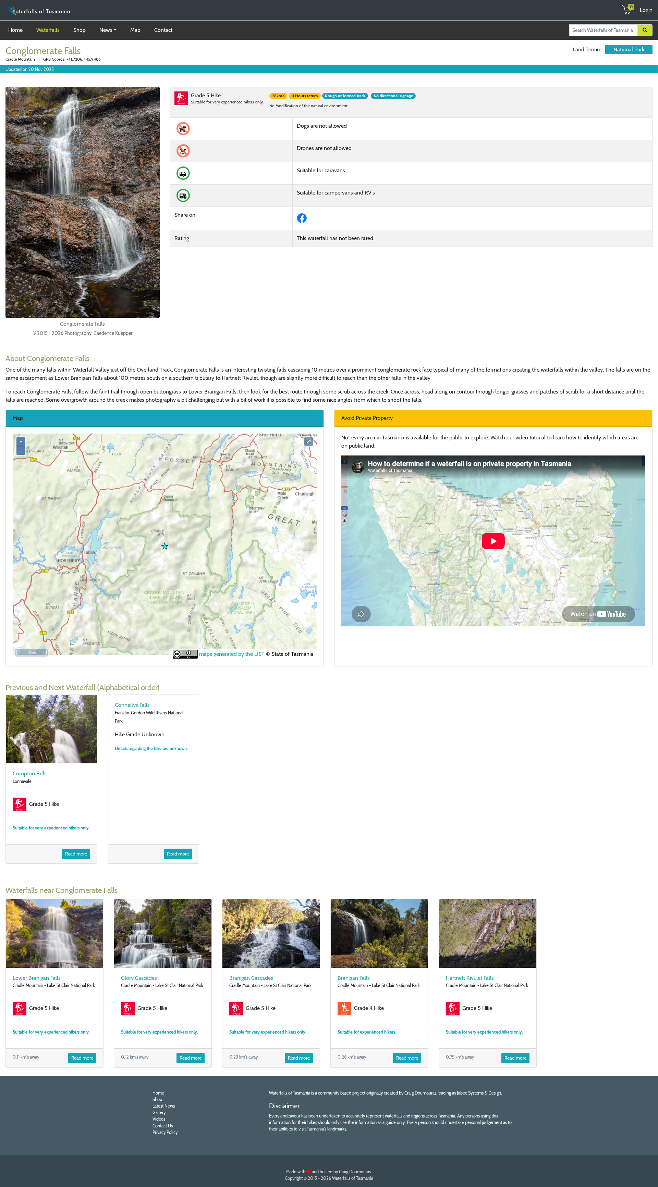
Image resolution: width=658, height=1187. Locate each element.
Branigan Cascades (251, 978)
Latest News (164, 1106)
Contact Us (163, 1125)
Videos (159, 1119)
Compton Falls (30, 773)
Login (646, 10)
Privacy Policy (165, 1132)
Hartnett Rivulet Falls (470, 978)
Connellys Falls (132, 705)
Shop (79, 30)
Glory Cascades (139, 978)
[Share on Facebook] (303, 220)
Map (135, 30)
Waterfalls (48, 30)
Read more (76, 854)
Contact (163, 30)
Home (16, 29)
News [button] (105, 30)
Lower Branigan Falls (37, 978)
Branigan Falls (354, 978)
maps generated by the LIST (231, 654)
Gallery (159, 1112)
